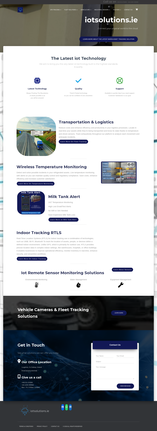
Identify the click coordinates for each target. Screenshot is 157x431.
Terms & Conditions (26, 426)
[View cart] (136, 9)
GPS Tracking (55, 10)
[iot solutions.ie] (20, 9)
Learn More (119, 313)
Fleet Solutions (70, 10)
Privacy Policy (42, 426)
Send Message (125, 386)
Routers (116, 10)
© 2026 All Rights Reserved (72, 426)
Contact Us (128, 10)
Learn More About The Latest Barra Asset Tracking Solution (108, 39)
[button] (60, 10)
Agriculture (85, 10)
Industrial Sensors (101, 10)
